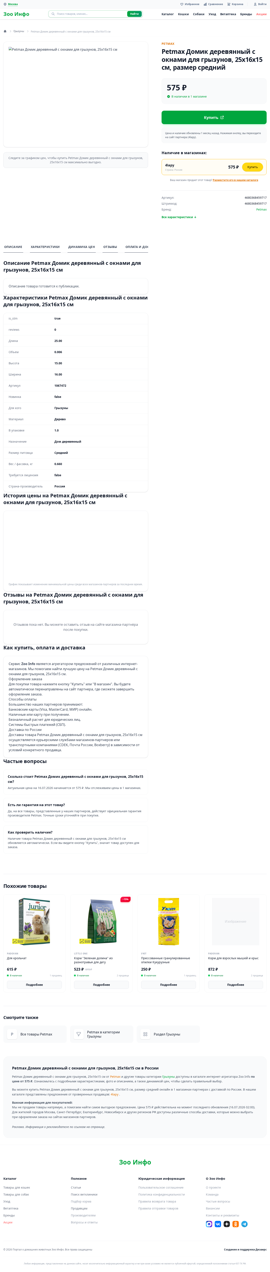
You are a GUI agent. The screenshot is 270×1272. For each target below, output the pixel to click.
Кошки (183, 14)
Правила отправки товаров (158, 1208)
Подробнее (34, 985)
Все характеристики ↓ (179, 217)
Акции (261, 14)
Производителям (83, 1215)
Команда (212, 1194)
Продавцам (79, 1208)
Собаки (198, 14)
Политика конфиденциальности (161, 1194)
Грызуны (19, 31)
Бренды (246, 14)
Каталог (168, 14)
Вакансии (213, 1208)
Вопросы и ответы (84, 1222)
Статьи (76, 1187)
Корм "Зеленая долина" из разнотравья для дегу (93, 960)
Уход (212, 14)
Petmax (115, 1077)
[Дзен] (227, 1224)
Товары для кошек (16, 1187)
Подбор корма (81, 1201)
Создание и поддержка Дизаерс (245, 1249)
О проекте (213, 1187)
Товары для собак (16, 1194)
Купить (252, 167)
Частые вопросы (218, 1201)
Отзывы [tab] (110, 247)
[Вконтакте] (218, 1224)
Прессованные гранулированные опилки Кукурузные (165, 960)
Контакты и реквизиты (222, 1215)
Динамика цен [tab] (81, 247)
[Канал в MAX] (209, 1224)
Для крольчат (17, 958)
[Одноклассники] (235, 1224)
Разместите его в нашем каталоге (235, 180)
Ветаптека (228, 14)
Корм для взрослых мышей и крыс (233, 958)
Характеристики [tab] (45, 247)
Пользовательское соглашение (161, 1187)
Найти (134, 14)
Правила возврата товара (157, 1201)
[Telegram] (244, 1224)
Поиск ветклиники (84, 1194)
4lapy (114, 1094)
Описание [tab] (13, 247)
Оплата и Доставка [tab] (142, 247)
